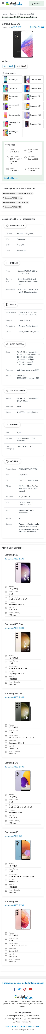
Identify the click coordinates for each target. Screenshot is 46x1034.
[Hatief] (14, 3)
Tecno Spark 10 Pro (15, 1016)
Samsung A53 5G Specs (13, 198)
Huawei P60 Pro (32, 1016)
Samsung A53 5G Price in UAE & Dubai (18, 193)
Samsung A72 (11, 763)
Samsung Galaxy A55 (14, 1019)
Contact (37, 1026)
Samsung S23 (11, 555)
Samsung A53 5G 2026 (13, 207)
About (30, 1026)
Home (4, 14)
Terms (22, 1026)
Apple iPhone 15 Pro (23, 1022)
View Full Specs (11, 178)
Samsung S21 (11, 901)
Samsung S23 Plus (14, 624)
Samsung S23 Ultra (14, 693)
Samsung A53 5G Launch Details (16, 202)
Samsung (14, 14)
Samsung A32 (11, 832)
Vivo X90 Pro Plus (33, 1019)
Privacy (15, 1026)
